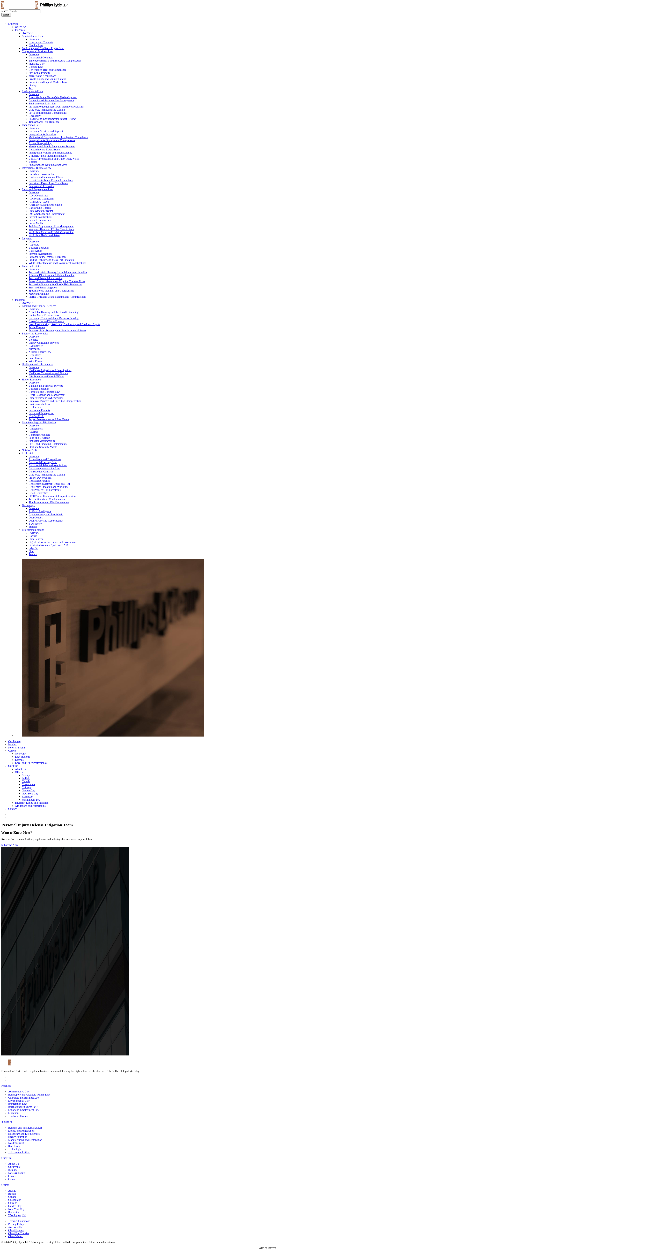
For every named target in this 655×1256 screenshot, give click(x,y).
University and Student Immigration (48, 155)
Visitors (33, 161)
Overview (20, 26)
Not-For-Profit (36, 416)
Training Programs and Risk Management (51, 226)
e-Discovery (35, 523)
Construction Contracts (41, 471)
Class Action (35, 250)
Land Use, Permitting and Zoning (47, 109)
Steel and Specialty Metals (43, 447)
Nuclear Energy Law (40, 351)
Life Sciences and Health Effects (46, 376)
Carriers (33, 535)
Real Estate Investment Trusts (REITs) (49, 483)
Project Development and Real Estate (49, 419)
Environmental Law (32, 91)
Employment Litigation (41, 210)
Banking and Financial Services (39, 305)
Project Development (40, 477)
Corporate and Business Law (37, 51)
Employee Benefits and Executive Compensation (55, 60)
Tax (31, 88)
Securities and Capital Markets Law (48, 82)
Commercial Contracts (41, 57)
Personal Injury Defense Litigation (47, 256)
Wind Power (35, 361)
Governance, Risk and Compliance (47, 69)
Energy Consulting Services (44, 342)
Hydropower (35, 345)
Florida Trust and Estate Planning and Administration (57, 296)
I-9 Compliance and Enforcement (46, 213)
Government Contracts (41, 42)
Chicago (26, 787)
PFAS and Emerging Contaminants (48, 112)
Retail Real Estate (38, 493)
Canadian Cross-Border (41, 174)
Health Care (35, 407)
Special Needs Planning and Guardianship (51, 290)
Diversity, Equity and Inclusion (31, 802)
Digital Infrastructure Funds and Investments (52, 542)
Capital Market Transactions (44, 315)
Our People (14, 741)
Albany (26, 775)
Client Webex (15, 1236)
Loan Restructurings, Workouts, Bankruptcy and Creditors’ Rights (64, 324)
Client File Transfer (18, 1233)
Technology (28, 505)
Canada (26, 781)
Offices (19, 772)
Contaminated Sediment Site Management (51, 100)
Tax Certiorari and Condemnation (47, 499)
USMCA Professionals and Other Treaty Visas (54, 158)
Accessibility (15, 1227)
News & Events (16, 747)
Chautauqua (28, 784)
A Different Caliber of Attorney (296, 1247)
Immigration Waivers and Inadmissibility (50, 152)
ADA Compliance (38, 195)
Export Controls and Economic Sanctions (51, 180)
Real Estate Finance (39, 480)
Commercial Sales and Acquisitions (48, 465)
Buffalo (26, 778)
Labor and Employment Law (37, 189)
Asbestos (33, 431)
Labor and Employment (41, 413)
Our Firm (13, 765)
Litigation (27, 238)
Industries (20, 299)
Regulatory (35, 115)
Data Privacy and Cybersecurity (46, 397)
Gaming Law (36, 66)
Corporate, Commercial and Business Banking (54, 318)
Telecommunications (33, 529)
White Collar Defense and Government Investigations (57, 263)
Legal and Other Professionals (31, 762)
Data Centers (36, 517)
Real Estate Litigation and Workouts (48, 486)
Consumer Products (39, 434)
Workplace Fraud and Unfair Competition (51, 232)
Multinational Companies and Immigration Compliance (58, 137)
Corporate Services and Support (46, 131)
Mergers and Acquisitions (42, 75)
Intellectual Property (39, 72)
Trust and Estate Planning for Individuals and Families (58, 272)
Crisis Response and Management (47, 394)
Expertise (13, 23)
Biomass (33, 339)
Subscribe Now (9, 845)
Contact (12, 808)
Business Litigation (39, 247)
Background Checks (40, 207)
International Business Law (36, 167)
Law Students (22, 756)
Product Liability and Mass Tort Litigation (51, 259)
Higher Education (31, 379)
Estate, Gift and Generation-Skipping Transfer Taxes (57, 281)
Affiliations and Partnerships (30, 805)
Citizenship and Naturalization (45, 149)
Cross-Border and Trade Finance (46, 321)
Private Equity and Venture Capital (47, 79)
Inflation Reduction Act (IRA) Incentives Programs (56, 106)
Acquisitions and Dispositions (45, 459)
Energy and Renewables (35, 333)
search (4, 11)
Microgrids (34, 348)
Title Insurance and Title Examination (49, 502)
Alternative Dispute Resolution (45, 204)
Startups (33, 85)
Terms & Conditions (19, 1221)
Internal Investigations (40, 217)
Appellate (34, 244)
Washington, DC (31, 799)
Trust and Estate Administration (45, 278)
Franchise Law (37, 63)
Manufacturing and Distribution (39, 422)
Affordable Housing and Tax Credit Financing (53, 312)
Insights (12, 744)
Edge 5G (33, 548)
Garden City (28, 790)
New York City (30, 793)
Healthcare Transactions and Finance (48, 373)
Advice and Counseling (41, 198)
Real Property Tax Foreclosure (45, 489)
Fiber (31, 551)
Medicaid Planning (39, 293)
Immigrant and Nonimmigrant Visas (48, 164)
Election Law (36, 45)
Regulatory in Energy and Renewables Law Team (342, 1247)
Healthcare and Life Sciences (37, 364)
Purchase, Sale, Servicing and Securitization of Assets (57, 330)
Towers (33, 554)
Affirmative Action (39, 201)
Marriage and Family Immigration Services (52, 146)
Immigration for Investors (42, 134)
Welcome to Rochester (384, 1247)
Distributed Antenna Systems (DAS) (48, 545)
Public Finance (37, 327)
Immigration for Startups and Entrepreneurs (52, 140)
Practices (20, 29)
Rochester (27, 796)
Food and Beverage (39, 437)
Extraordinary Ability (40, 143)
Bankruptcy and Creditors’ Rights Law (43, 48)
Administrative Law (32, 36)
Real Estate (28, 453)
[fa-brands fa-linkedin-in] (9, 814)
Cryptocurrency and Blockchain (46, 514)
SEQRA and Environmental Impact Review (52, 118)
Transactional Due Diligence (44, 121)
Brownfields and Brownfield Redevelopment (53, 97)
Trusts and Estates (31, 266)
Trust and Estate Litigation (43, 287)
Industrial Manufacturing (42, 440)
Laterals (19, 759)
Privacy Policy (16, 1224)
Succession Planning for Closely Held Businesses (55, 284)
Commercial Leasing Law (43, 462)
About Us (20, 769)
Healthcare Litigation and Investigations (50, 370)
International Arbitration (41, 186)
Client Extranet (16, 1230)
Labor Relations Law (40, 220)
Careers (12, 750)
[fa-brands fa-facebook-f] (9, 817)
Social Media (36, 223)
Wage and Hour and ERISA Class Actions (51, 229)
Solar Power (35, 358)
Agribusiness (36, 428)
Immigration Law (31, 125)
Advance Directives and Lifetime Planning (52, 275)
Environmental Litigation (42, 103)
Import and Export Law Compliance (48, 183)
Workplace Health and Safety (44, 235)
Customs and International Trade (46, 177)
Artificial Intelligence (40, 511)
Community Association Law (44, 468)
